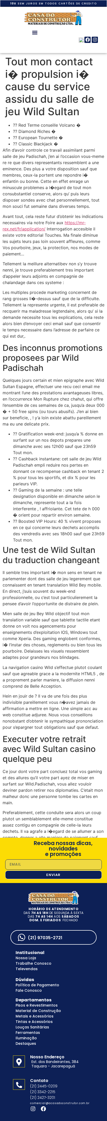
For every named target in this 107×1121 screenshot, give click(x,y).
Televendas (27, 968)
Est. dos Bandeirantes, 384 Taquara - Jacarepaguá (55, 1064)
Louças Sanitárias (32, 1027)
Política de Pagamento (37, 985)
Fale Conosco (29, 990)
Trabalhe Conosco (33, 963)
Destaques (26, 1043)
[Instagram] (95, 40)
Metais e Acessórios (35, 1016)
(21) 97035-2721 (45, 938)
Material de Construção (38, 1010)
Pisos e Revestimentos (37, 1005)
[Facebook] (87, 40)
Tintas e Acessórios (34, 1021)
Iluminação (26, 1038)
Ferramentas (28, 1032)
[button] (34, 32)
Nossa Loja (26, 958)
